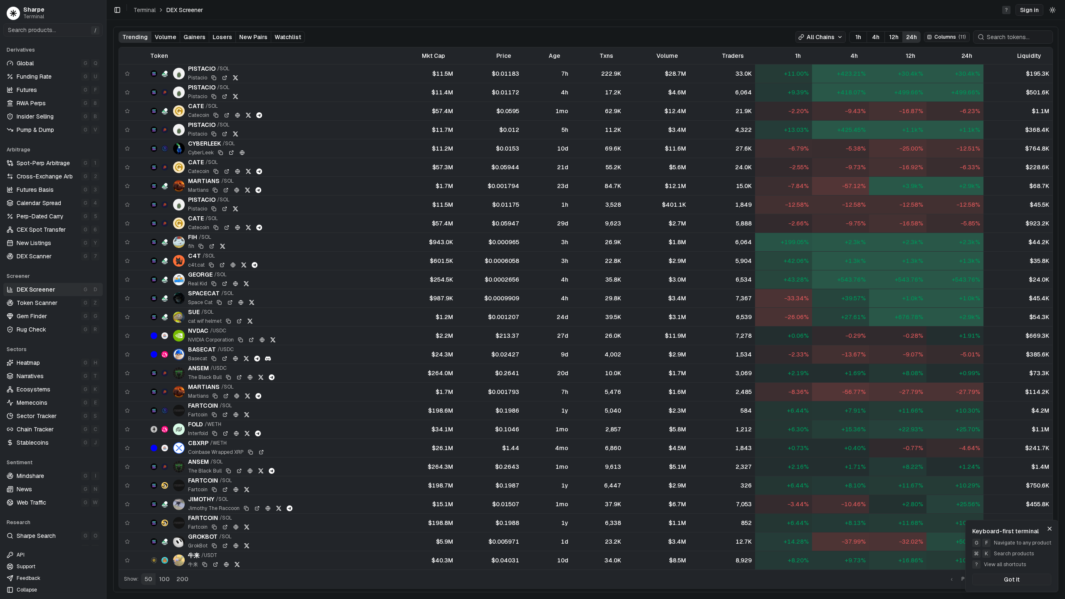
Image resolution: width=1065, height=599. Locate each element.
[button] (1029, 10)
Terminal (145, 10)
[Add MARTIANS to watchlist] (127, 186)
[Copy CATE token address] (216, 115)
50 (148, 579)
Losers (222, 37)
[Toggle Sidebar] (106, 299)
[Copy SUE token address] (228, 321)
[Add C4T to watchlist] (127, 261)
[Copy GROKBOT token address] (214, 546)
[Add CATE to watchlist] (127, 111)
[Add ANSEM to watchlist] (127, 373)
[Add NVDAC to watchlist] (127, 336)
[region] (586, 308)
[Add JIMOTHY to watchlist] (127, 504)
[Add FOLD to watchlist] (127, 429)
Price (503, 55)
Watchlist (288, 37)
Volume (165, 37)
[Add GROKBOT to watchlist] (127, 542)
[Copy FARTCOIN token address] (214, 415)
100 (164, 579)
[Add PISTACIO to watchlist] (127, 74)
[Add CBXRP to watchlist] (127, 448)
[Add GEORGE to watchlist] (127, 280)
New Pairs (253, 37)
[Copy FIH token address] (201, 246)
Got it (1012, 579)
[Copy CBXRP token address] (250, 452)
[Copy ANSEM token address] (228, 377)
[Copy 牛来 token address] (205, 564)
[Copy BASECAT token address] (214, 359)
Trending (135, 37)
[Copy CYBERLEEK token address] (220, 153)
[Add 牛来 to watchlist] (127, 560)
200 (182, 579)
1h (858, 37)
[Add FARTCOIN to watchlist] (127, 411)
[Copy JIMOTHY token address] (246, 508)
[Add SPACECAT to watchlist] (127, 298)
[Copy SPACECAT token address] (219, 302)
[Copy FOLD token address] (215, 433)
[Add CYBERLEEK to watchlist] (127, 148)
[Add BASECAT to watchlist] (127, 354)
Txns (606, 55)
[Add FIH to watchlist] (127, 242)
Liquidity (1029, 55)
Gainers (194, 37)
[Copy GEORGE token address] (214, 284)
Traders (733, 55)
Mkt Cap (433, 55)
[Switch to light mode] (1052, 10)
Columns (950, 37)
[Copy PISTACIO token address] (214, 78)
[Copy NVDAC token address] (240, 340)
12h (894, 37)
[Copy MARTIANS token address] (215, 190)
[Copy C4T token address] (211, 265)
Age (554, 55)
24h (911, 37)
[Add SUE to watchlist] (127, 317)
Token (159, 55)
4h (875, 37)
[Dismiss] (1049, 528)
